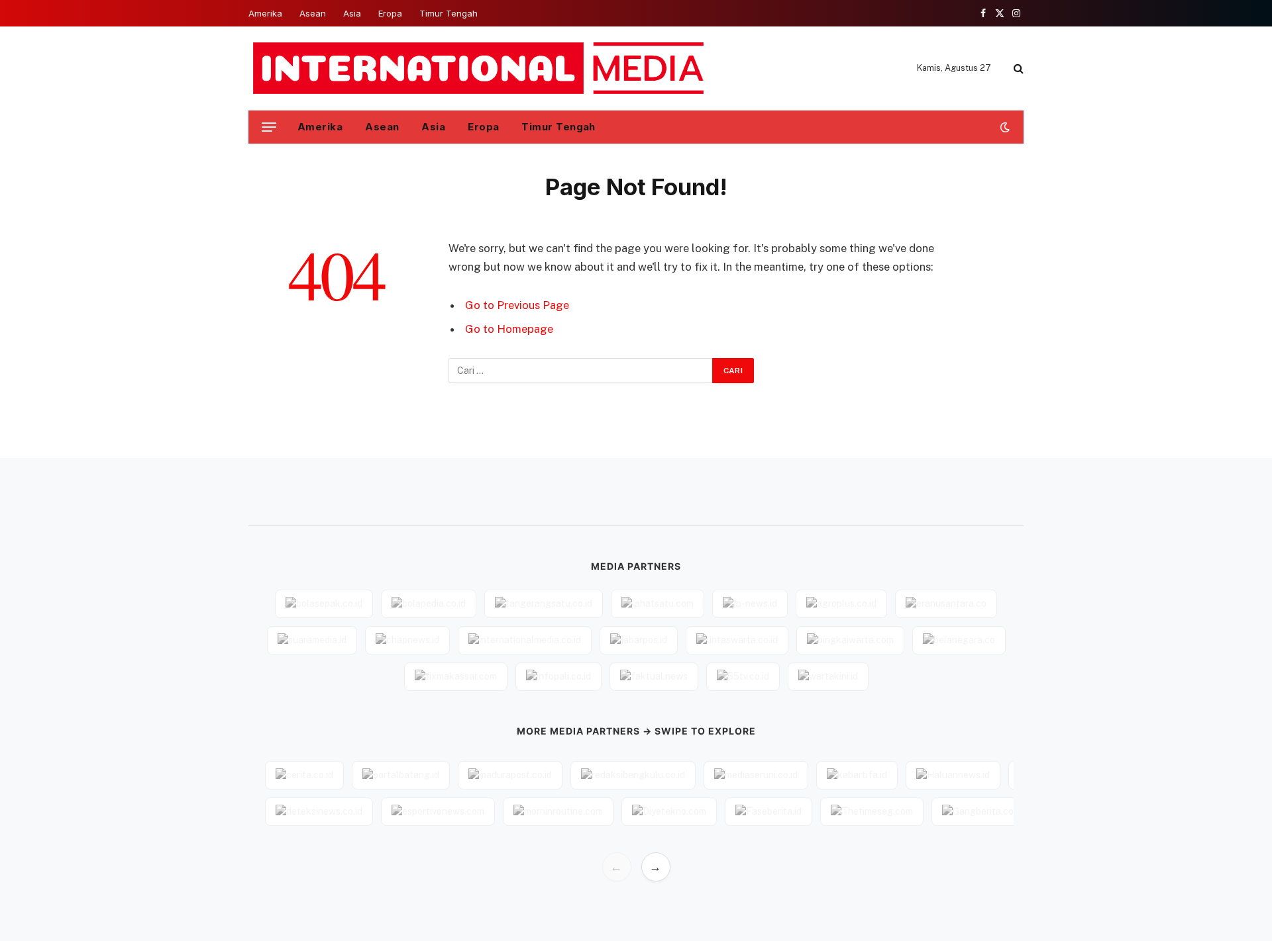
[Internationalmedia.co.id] (479, 68)
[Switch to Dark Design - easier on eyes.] (1003, 127)
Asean (312, 13)
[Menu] (269, 127)
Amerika (265, 13)
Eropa (390, 13)
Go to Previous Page (517, 305)
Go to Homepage (509, 329)
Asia (352, 13)
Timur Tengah (448, 13)
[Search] (1017, 68)
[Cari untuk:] (581, 370)
